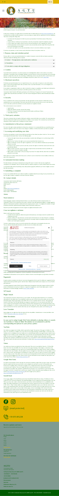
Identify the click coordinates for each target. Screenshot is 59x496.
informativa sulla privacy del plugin (15, 313)
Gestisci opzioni (43, 266)
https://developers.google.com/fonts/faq (16, 371)
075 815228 (14, 473)
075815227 (7, 473)
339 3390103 (8, 476)
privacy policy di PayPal (28, 288)
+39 (4, 473)
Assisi (5, 438)
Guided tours (6, 451)
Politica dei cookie (22, 269)
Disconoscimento (7, 480)
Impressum (39, 269)
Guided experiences (7, 453)
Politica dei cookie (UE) (8, 486)
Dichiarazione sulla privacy (31, 269)
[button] (49, 227)
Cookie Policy (46, 77)
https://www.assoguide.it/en (47, 33)
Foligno (5, 440)
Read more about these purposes (25, 262)
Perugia (5, 436)
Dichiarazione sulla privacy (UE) (10, 484)
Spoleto (5, 445)
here (50, 306)
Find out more (7, 447)
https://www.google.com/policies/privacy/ (13, 373)
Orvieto (5, 443)
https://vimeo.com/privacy (22, 356)
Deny (30, 266)
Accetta (16, 266)
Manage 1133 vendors (15, 262)
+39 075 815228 (16, 417)
